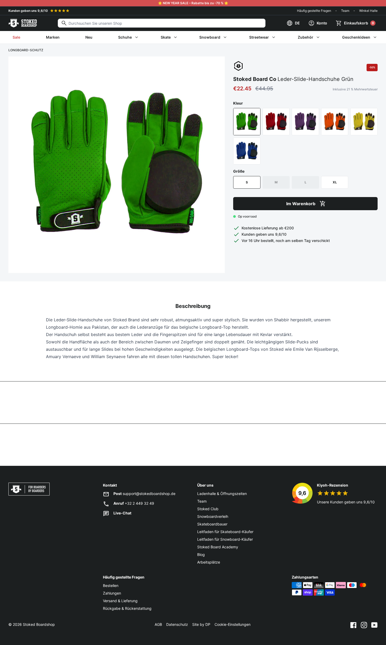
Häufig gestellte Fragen (314, 11)
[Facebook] (353, 624)
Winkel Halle (368, 11)
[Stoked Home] (22, 23)
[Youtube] (374, 624)
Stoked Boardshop (39, 624)
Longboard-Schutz (25, 50)
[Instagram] (364, 624)
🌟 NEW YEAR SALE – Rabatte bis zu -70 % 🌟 (193, 3)
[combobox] (161, 23)
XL (335, 182)
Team (345, 11)
